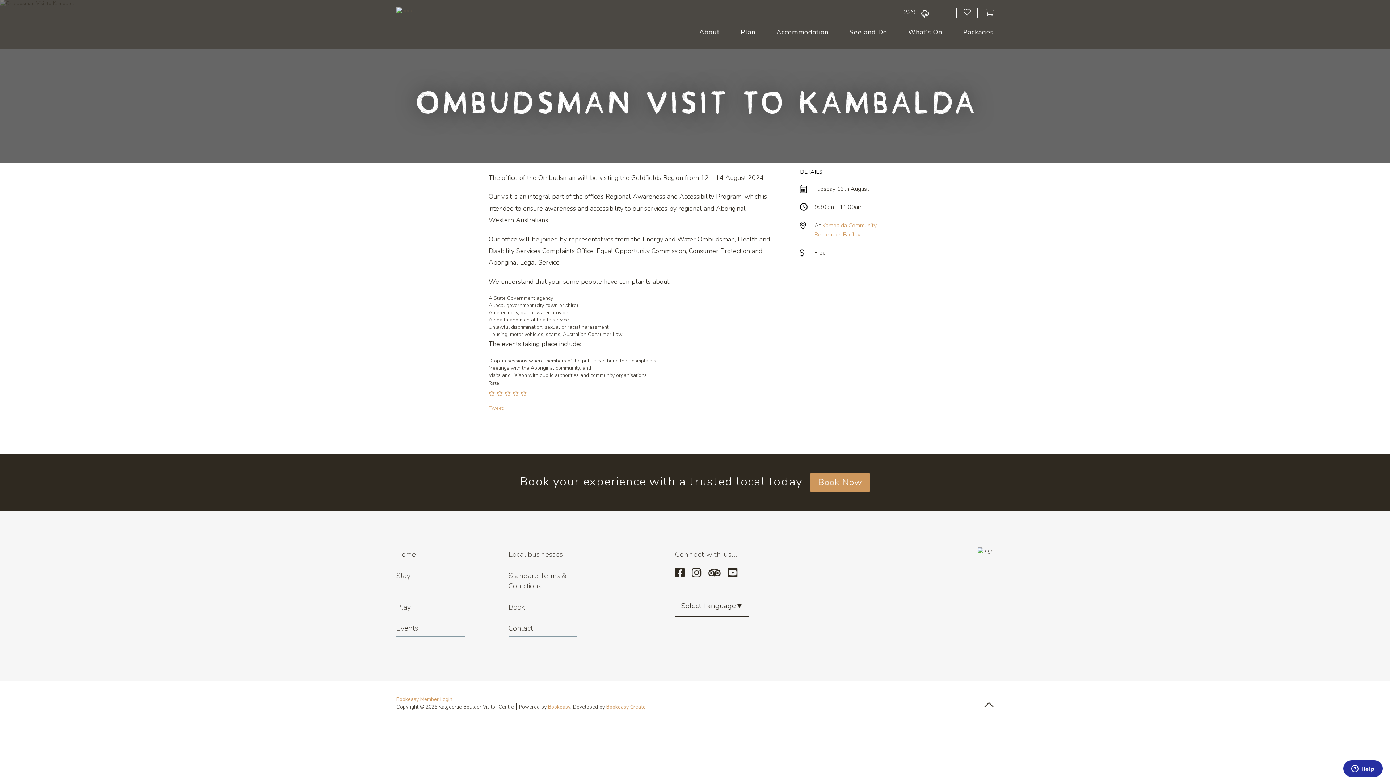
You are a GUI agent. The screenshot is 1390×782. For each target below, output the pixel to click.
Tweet (496, 408)
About (709, 32)
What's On (925, 32)
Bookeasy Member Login (424, 699)
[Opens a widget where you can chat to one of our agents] (1363, 769)
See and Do (868, 32)
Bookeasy (559, 706)
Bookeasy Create (626, 706)
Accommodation (802, 32)
